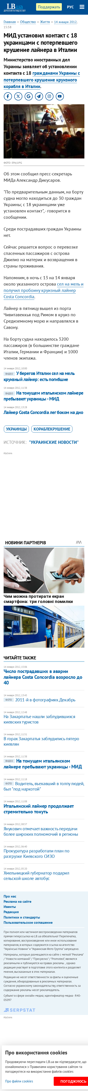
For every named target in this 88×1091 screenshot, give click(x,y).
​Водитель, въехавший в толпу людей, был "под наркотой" (44, 786)
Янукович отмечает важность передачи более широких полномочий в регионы (41, 831)
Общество (28, 21)
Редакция (11, 912)
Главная (10, 21)
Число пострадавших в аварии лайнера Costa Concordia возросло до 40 (43, 677)
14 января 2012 (65, 22)
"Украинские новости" (54, 442)
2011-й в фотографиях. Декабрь (40, 700)
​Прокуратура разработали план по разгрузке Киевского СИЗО (36, 853)
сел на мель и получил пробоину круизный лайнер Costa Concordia (43, 290)
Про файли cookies (19, 1081)
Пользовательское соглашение (28, 922)
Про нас (10, 896)
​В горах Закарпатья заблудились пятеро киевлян (41, 741)
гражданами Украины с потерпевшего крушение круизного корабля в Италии (42, 79)
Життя (45, 21)
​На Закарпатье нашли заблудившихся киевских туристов (39, 719)
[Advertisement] (44, 490)
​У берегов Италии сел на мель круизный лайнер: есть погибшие (39, 376)
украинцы (16, 429)
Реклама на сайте (17, 901)
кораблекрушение (52, 429)
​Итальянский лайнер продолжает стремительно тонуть (39, 809)
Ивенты (10, 906)
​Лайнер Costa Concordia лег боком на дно (43, 412)
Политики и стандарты (22, 917)
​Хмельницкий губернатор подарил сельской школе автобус (36, 875)
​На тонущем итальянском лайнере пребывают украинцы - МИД (43, 396)
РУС (70, 7)
